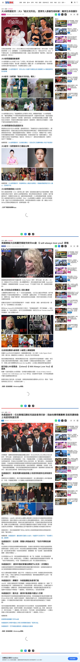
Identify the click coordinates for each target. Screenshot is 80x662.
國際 (6, 240)
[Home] (9, 2)
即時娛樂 (10, 9)
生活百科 (70, 24)
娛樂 (6, 9)
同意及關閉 (72, 658)
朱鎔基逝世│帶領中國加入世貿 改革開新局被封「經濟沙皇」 (20, 623)
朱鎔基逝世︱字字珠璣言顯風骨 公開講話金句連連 (17, 626)
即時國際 (10, 240)
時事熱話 (70, 81)
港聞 (6, 412)
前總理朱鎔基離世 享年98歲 (10, 619)
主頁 (2, 9)
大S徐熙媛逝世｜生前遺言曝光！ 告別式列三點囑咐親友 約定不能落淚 (30, 142)
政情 (9, 412)
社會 (69, 32)
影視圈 (69, 40)
